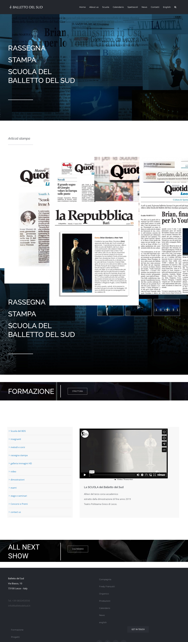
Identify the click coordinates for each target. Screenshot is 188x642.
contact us (16, 511)
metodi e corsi (18, 447)
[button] (175, 7)
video (13, 471)
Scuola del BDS (18, 430)
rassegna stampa (19, 455)
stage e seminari (19, 495)
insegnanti (16, 439)
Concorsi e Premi (19, 503)
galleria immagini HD (21, 463)
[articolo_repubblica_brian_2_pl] (94, 204)
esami (14, 487)
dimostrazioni (18, 479)
